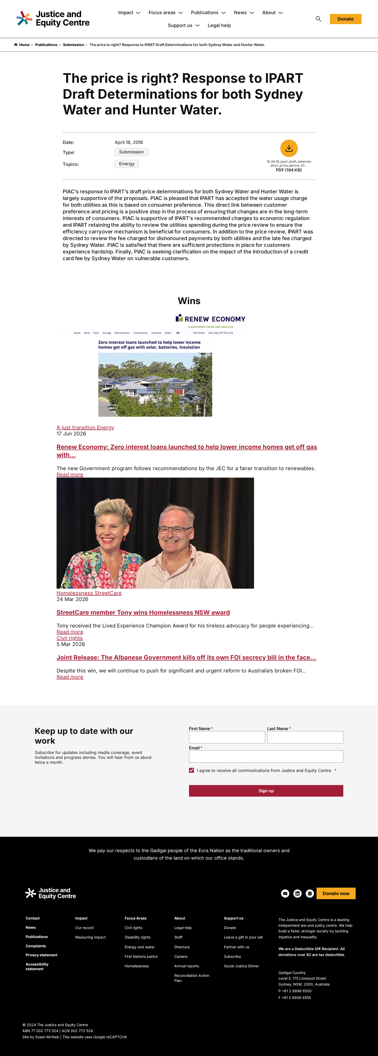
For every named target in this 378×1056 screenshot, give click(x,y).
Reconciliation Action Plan (191, 978)
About (269, 12)
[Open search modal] (318, 19)
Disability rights (137, 937)
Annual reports (186, 966)
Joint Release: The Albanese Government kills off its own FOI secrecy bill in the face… (186, 657)
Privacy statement (41, 955)
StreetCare (108, 593)
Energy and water (140, 947)
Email (194, 747)
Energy (126, 163)
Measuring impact (90, 937)
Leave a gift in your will (243, 937)
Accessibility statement (37, 966)
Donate (346, 19)
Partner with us (236, 947)
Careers (180, 956)
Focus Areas (136, 918)
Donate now (336, 893)
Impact (125, 12)
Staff (178, 937)
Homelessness (76, 593)
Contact (33, 918)
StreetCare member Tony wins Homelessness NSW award (143, 612)
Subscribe (232, 956)
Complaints (36, 946)
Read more (70, 474)
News (240, 12)
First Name (199, 728)
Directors (182, 947)
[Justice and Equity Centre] (52, 19)
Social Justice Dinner (241, 966)
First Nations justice (141, 956)
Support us (180, 25)
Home (24, 44)
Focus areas (162, 12)
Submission (73, 44)
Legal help (219, 25)
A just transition (77, 427)
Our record (84, 927)
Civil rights (70, 638)
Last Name (277, 728)
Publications (205, 12)
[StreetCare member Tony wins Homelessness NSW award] (155, 587)
